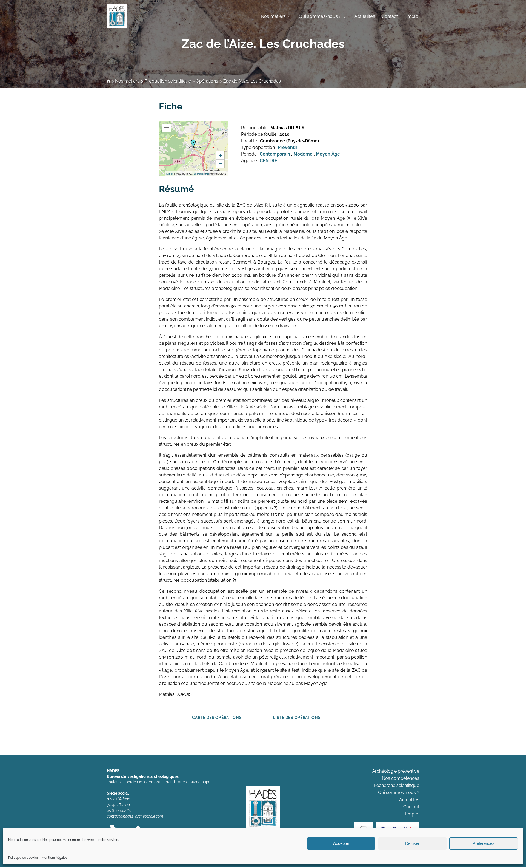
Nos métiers (273, 16)
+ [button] (220, 155)
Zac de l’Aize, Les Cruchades (263, 44)
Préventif (287, 147)
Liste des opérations (297, 717)
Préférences (483, 843)
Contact (390, 16)
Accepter (341, 843)
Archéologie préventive (395, 771)
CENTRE (268, 160)
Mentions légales (54, 858)
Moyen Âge (328, 154)
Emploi (412, 16)
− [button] (220, 163)
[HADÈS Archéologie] (117, 16)
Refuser (412, 843)
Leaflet (169, 173)
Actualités (364, 16)
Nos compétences (400, 778)
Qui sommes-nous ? (320, 16)
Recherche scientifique (396, 785)
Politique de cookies (23, 858)
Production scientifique (168, 81)
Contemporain (275, 154)
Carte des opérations (217, 717)
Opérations (207, 81)
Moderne (303, 154)
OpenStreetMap (202, 173)
